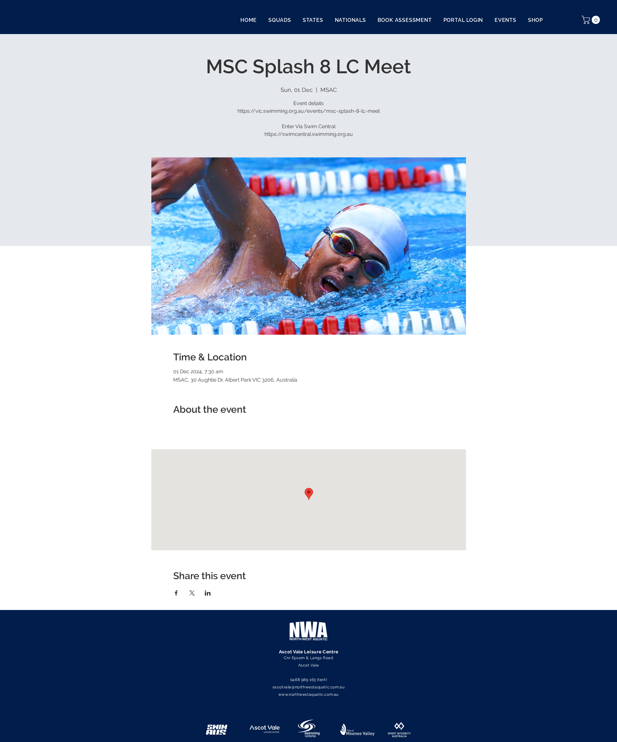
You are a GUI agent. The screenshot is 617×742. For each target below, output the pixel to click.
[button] (592, 20)
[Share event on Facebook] (176, 593)
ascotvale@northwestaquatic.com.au (309, 687)
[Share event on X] (192, 593)
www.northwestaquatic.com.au (308, 694)
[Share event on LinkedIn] (208, 593)
